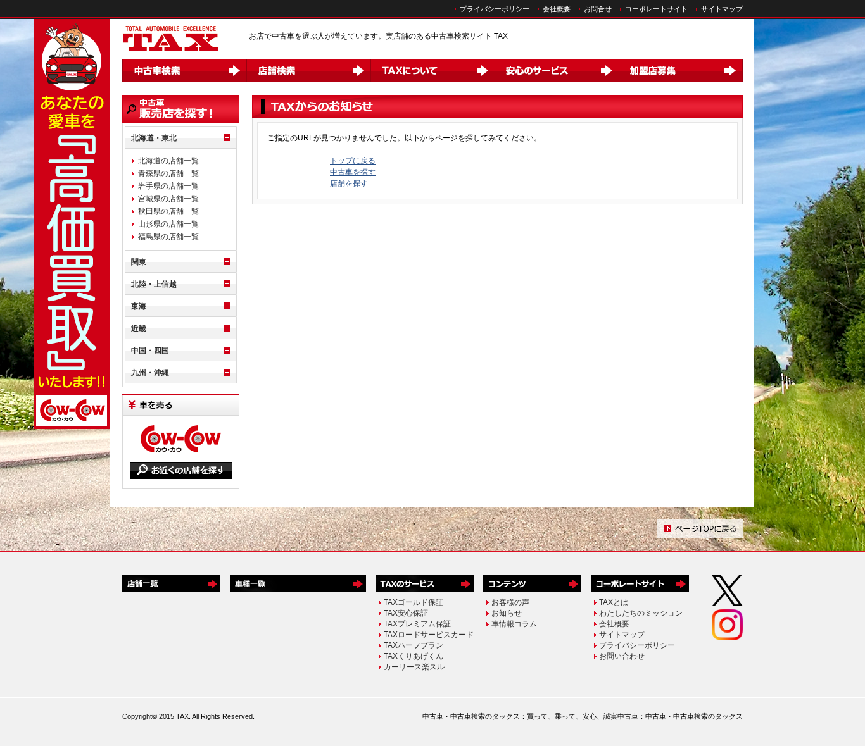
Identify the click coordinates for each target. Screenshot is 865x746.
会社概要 (557, 9)
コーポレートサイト (656, 9)
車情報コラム (514, 623)
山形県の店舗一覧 (168, 224)
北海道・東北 (154, 138)
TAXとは (613, 602)
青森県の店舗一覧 (168, 173)
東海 (138, 306)
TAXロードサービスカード (429, 634)
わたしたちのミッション (641, 613)
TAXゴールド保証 (413, 602)
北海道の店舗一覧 (168, 160)
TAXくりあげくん (413, 656)
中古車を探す (353, 172)
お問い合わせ (622, 656)
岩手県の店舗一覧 (168, 186)
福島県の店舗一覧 (168, 236)
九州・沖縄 (150, 372)
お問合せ (598, 9)
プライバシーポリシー (494, 9)
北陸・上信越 (154, 284)
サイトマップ (722, 9)
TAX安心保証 (406, 613)
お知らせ (506, 613)
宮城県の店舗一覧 (168, 198)
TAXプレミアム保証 (417, 623)
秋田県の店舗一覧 (168, 211)
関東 (138, 262)
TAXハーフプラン (413, 645)
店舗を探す (349, 183)
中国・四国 (150, 350)
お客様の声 (510, 602)
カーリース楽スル (414, 666)
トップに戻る (353, 160)
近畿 (138, 328)
